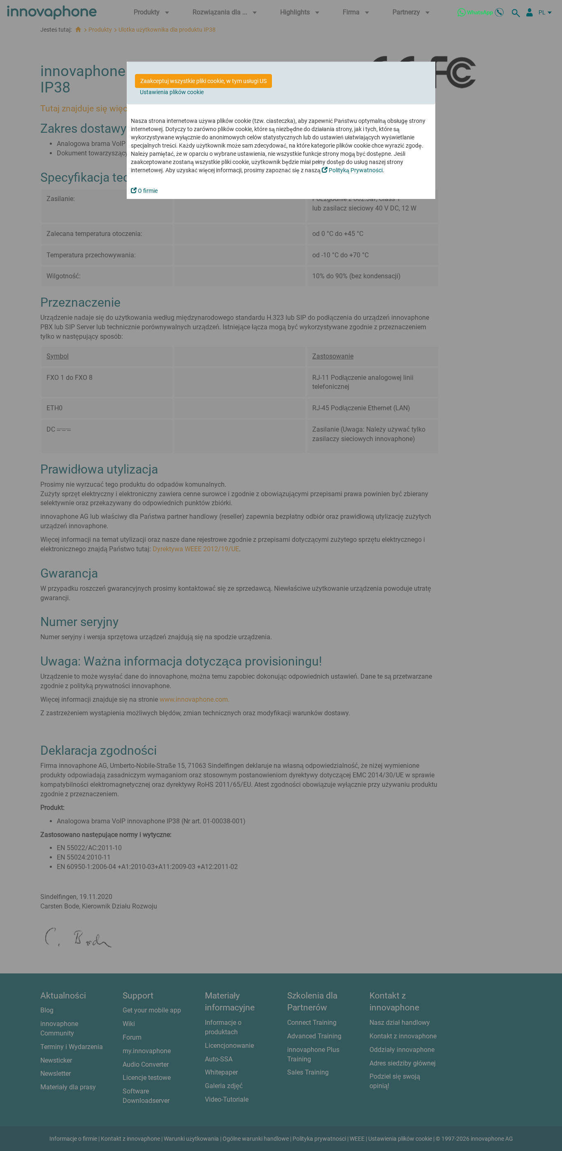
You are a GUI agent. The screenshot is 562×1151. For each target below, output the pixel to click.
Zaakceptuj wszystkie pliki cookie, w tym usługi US (203, 81)
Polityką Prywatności (355, 170)
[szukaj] (517, 12)
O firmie (147, 190)
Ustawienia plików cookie (172, 92)
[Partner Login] (529, 12)
